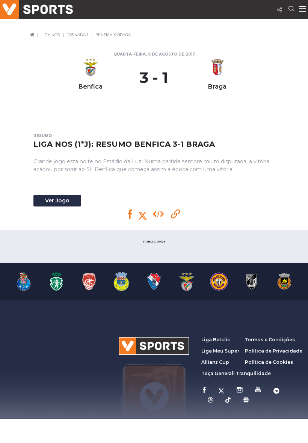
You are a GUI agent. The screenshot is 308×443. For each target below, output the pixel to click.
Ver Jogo (57, 200)
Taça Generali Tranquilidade (236, 373)
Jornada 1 (77, 34)
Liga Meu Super (220, 351)
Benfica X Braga (113, 34)
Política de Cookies (269, 362)
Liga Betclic (215, 339)
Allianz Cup (215, 362)
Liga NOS (50, 34)
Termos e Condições (270, 339)
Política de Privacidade (273, 351)
